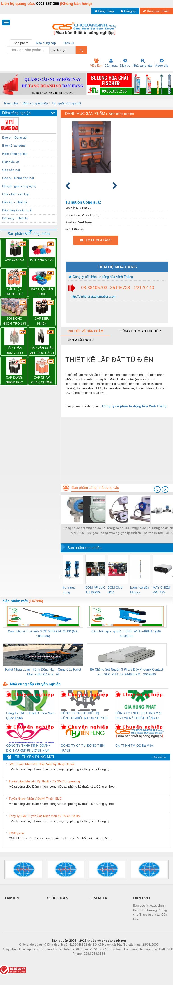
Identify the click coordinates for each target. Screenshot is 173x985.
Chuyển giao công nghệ (19, 186)
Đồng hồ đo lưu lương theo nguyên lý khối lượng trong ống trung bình (122, 530)
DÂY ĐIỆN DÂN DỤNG (42, 291)
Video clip (161, 65)
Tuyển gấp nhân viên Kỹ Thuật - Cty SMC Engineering (44, 781)
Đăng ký (130, 11)
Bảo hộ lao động (14, 145)
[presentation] (157, 489)
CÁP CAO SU (14, 259)
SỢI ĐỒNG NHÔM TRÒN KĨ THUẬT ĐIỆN (14, 321)
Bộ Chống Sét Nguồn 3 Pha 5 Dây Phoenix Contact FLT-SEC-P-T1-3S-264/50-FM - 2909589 (126, 672)
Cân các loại (11, 170)
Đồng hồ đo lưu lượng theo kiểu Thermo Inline (145, 530)
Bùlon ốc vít (10, 162)
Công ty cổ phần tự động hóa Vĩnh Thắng (102, 277)
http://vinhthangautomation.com (93, 296)
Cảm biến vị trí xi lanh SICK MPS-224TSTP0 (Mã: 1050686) (43, 633)
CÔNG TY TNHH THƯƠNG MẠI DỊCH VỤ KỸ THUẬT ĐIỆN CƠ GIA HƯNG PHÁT (138, 715)
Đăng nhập (106, 11)
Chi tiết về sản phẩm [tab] (85, 331)
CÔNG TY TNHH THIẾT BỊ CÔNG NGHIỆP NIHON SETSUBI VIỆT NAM (84, 715)
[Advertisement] (117, 448)
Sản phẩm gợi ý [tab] (81, 340)
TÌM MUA (98, 898)
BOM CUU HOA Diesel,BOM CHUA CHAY (116, 590)
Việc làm (96, 65)
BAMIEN (11, 898)
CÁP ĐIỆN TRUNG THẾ (14, 291)
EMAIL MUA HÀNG (97, 240)
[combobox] (74, 50)
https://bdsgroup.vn (83, 960)
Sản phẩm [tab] (21, 43)
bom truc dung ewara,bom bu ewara (71, 590)
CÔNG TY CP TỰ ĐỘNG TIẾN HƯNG (83, 748)
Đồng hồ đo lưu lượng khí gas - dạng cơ (100, 530)
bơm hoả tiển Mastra (139, 590)
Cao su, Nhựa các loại (18, 178)
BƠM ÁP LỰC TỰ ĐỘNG (95, 590)
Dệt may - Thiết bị (15, 218)
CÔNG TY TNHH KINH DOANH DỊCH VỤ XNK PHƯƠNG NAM (28, 748)
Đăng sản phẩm (158, 11)
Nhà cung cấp (143, 65)
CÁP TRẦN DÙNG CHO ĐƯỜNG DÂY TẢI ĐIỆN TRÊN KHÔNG (14, 350)
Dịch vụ (125, 65)
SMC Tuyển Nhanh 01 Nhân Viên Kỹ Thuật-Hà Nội (42, 764)
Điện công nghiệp (35, 103)
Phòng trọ (59, 960)
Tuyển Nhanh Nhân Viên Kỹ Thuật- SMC (35, 798)
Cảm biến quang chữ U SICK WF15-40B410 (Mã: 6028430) (126, 633)
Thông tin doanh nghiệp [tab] (139, 331)
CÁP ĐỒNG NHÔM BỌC (14, 380)
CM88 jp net (17, 833)
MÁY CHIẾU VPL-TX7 (161, 590)
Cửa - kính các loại (15, 194)
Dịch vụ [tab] (69, 43)
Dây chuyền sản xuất (17, 210)
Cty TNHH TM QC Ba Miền (134, 745)
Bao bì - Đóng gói (14, 137)
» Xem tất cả (159, 757)
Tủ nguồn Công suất (66, 103)
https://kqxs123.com (111, 960)
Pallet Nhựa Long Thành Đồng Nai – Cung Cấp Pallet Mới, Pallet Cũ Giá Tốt (43, 672)
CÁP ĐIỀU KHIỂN (42, 321)
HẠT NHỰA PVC (42, 259)
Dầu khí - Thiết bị (14, 202)
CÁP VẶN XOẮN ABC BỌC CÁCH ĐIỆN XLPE (42, 350)
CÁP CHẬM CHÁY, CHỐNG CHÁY (42, 380)
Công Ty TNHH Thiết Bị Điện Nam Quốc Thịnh (30, 715)
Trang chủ (10, 103)
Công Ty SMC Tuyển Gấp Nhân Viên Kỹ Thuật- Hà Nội (44, 816)
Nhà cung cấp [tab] (46, 43)
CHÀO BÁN (57, 898)
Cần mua (111, 65)
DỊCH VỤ (141, 898)
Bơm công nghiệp (14, 153)
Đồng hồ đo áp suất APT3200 (77, 530)
